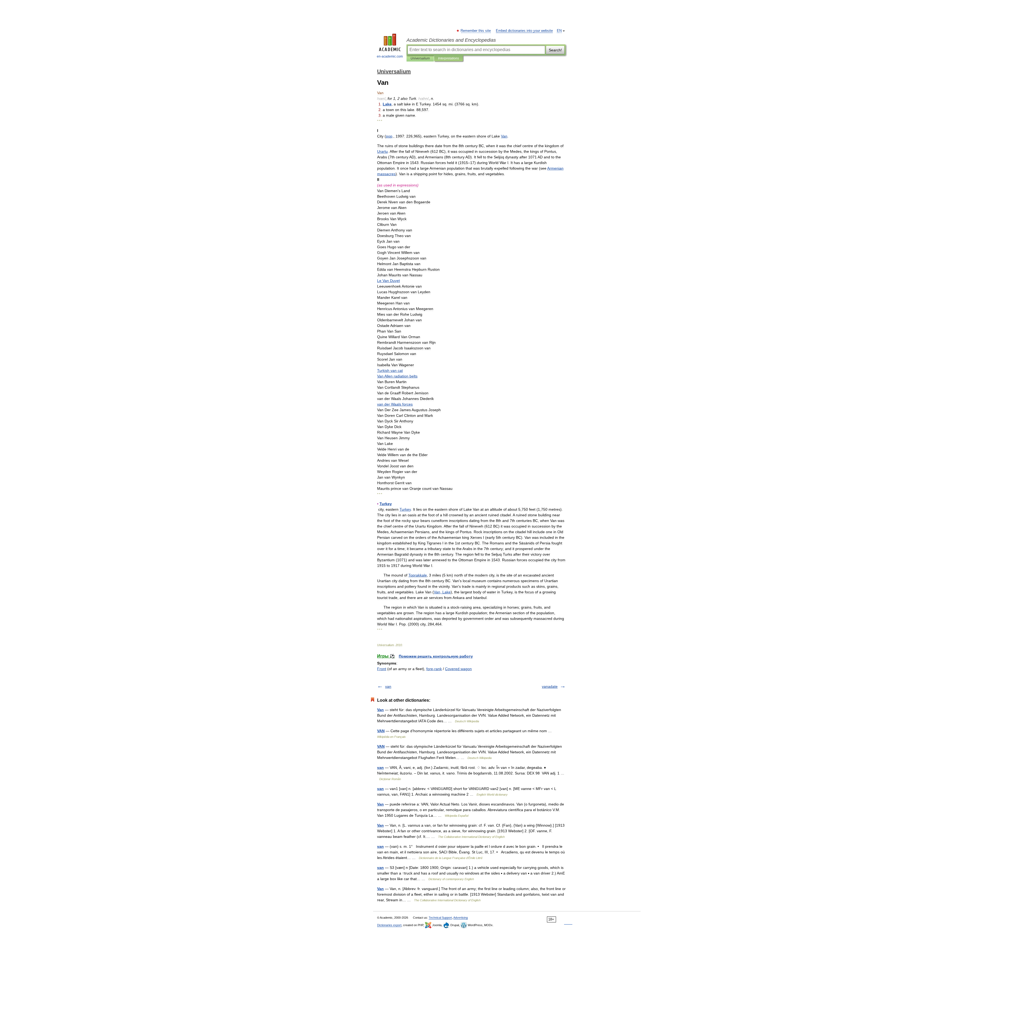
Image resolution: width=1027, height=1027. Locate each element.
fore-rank (434, 669)
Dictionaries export (389, 925)
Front (381, 669)
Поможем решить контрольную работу (436, 656)
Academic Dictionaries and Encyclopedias (451, 40)
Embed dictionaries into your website (524, 31)
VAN (381, 731)
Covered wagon (458, 669)
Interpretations (448, 58)
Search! (555, 50)
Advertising (460, 917)
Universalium (420, 58)
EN (559, 31)
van (388, 686)
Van (380, 710)
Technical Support (440, 917)
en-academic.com (390, 56)
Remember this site (476, 31)
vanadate (550, 686)
